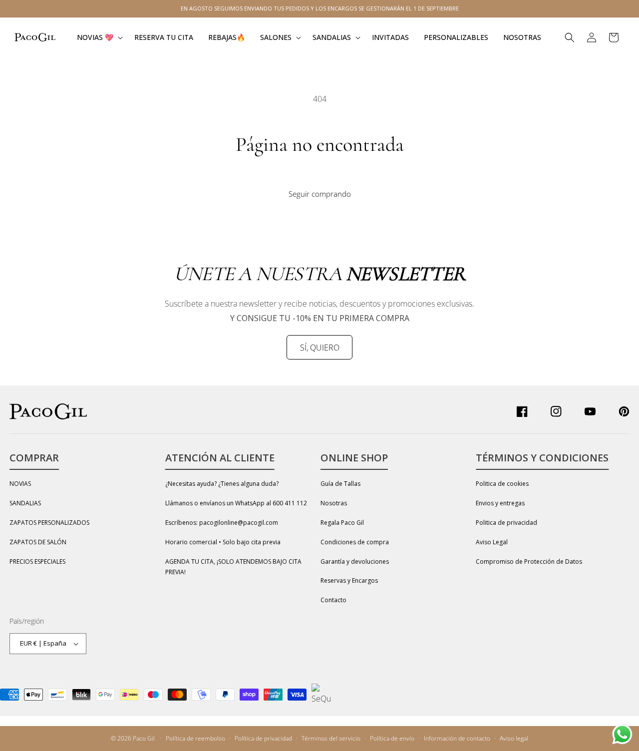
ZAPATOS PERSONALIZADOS (49, 522)
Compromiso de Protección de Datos (529, 561)
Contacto (333, 600)
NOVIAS (20, 483)
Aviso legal (514, 738)
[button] (98, 37)
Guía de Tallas (340, 483)
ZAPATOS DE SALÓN (37, 542)
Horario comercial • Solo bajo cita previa (223, 542)
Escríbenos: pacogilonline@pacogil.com (221, 522)
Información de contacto (457, 738)
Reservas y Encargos (349, 580)
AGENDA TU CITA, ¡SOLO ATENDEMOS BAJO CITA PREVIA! (233, 567)
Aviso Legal (492, 542)
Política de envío (392, 738)
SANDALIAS (25, 503)
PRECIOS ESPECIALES (37, 561)
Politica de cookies (502, 483)
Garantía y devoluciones (354, 561)
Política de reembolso (195, 738)
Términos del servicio (331, 738)
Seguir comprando (320, 194)
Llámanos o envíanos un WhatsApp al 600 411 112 (236, 503)
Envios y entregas (500, 503)
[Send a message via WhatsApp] (622, 734)
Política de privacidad (263, 738)
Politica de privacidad (506, 522)
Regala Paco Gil (342, 522)
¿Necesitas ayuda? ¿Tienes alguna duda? (222, 483)
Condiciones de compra (354, 542)
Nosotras (333, 503)
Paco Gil (144, 738)
